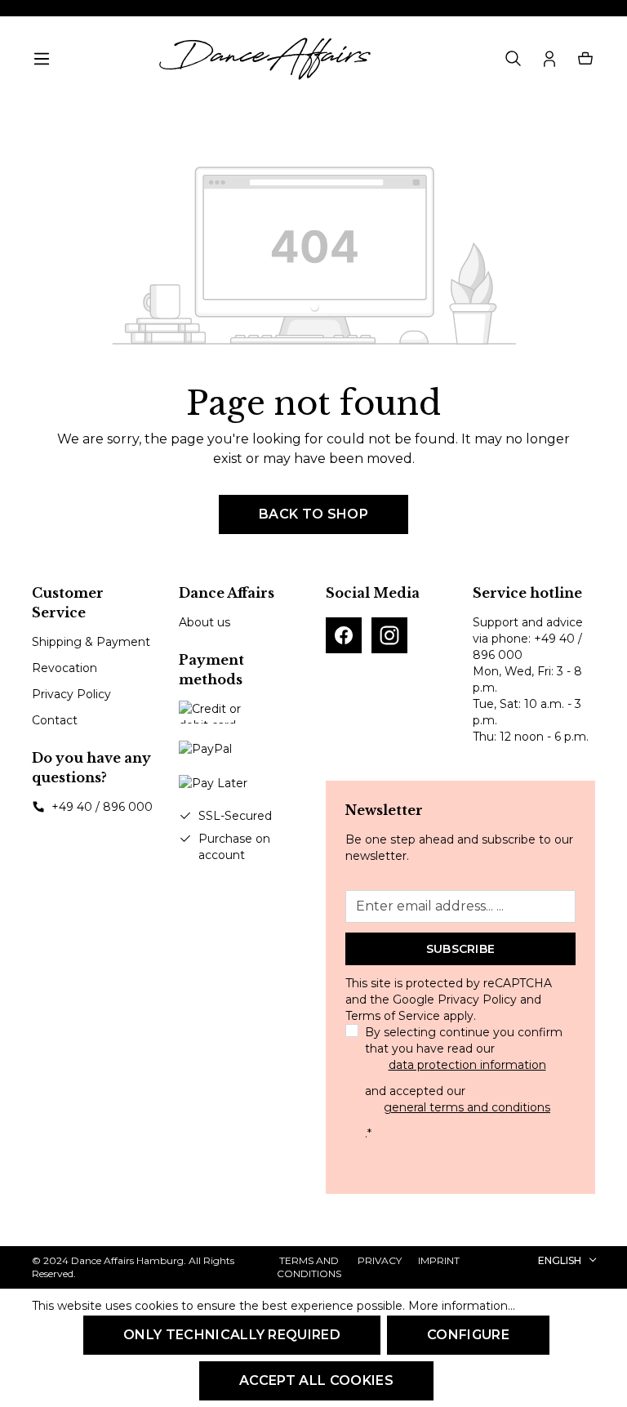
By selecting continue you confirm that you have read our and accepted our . (464, 1083)
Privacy (380, 1260)
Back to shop (313, 514)
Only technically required (231, 1334)
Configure (468, 1334)
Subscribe (461, 949)
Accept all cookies (316, 1380)
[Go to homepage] (264, 59)
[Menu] (41, 58)
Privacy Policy (71, 694)
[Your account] (549, 58)
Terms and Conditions (309, 1267)
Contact (55, 720)
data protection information (467, 1064)
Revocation (64, 668)
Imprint (439, 1260)
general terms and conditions (467, 1107)
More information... (461, 1305)
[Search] (513, 58)
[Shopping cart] (585, 58)
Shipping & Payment (91, 641)
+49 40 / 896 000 (102, 806)
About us (204, 622)
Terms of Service (392, 1015)
